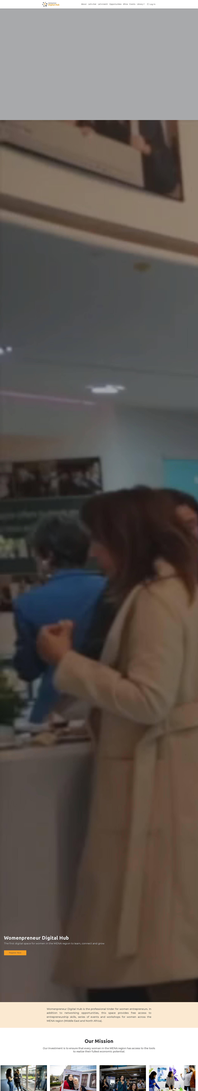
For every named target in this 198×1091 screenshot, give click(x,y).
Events (132, 4)
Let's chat (92, 4)
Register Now (15, 953)
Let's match (103, 4)
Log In (152, 4)
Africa (125, 4)
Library (140, 4)
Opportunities (115, 4)
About (84, 4)
